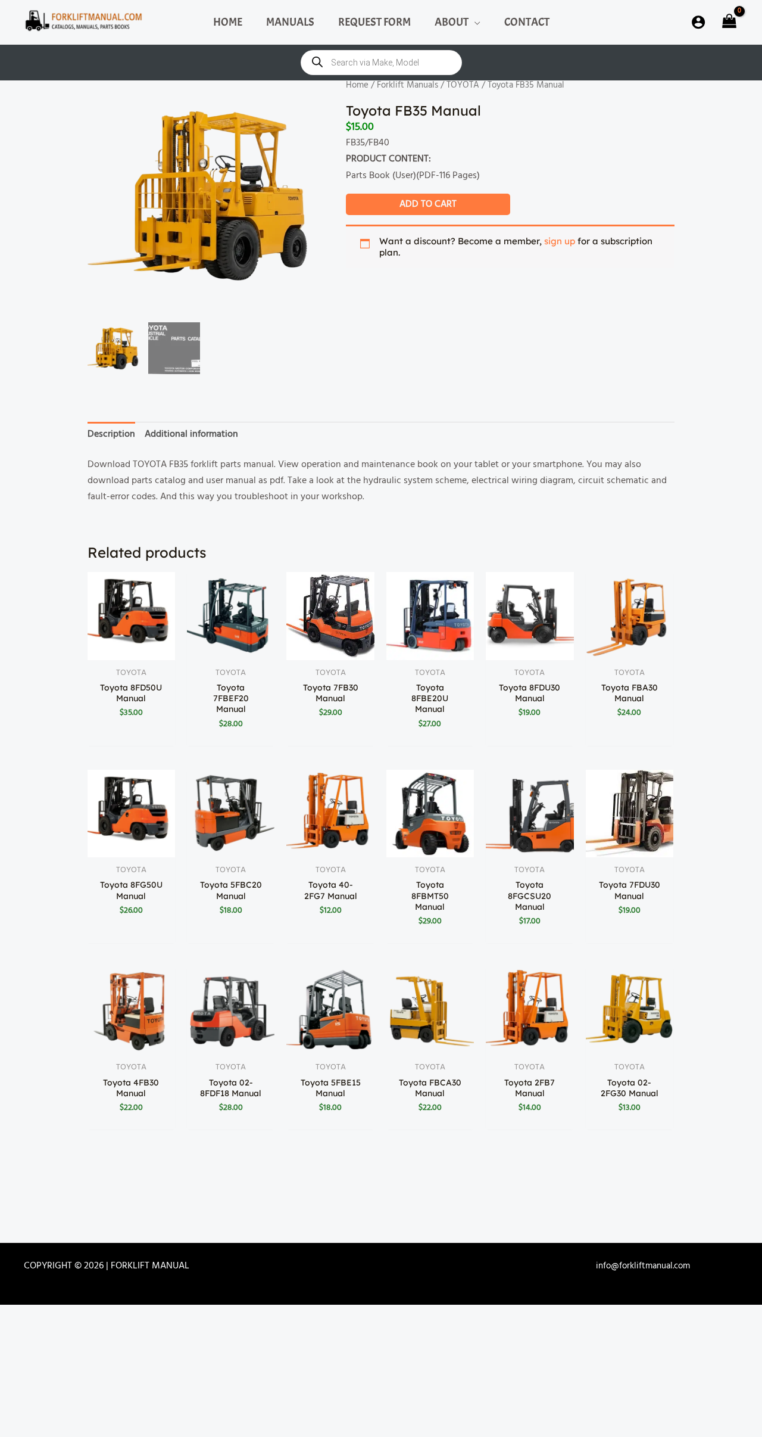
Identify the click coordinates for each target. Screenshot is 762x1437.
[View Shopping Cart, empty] (727, 22)
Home (357, 85)
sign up (559, 241)
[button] (474, 22)
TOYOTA (462, 85)
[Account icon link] (698, 22)
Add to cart (428, 204)
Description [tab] (111, 434)
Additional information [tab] (191, 434)
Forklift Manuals (407, 85)
